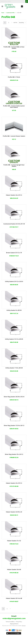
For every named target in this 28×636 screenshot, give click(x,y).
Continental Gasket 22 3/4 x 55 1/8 (14, 224)
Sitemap (24, 625)
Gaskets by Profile (10, 12)
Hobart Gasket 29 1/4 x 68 (14, 598)
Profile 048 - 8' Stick (14, 77)
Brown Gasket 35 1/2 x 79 (14, 253)
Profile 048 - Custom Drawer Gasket (14, 136)
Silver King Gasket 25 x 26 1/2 (14, 454)
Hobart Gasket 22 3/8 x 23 (14, 512)
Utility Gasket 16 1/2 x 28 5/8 (14, 339)
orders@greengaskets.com (14, 618)
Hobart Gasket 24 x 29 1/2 (14, 195)
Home (2, 12)
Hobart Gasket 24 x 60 (14, 569)
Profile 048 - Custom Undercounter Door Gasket (14, 106)
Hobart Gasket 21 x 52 (14, 541)
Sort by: (15, 22)
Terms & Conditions (10, 621)
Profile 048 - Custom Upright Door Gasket (14, 165)
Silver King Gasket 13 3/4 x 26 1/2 (14, 425)
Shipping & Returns (14, 623)
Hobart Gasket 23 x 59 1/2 (14, 483)
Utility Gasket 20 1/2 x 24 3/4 (14, 281)
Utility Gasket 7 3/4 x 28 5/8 (14, 368)
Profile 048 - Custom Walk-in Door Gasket (14, 47)
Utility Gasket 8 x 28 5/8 (14, 310)
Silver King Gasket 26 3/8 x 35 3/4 (14, 397)
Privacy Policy (19, 621)
